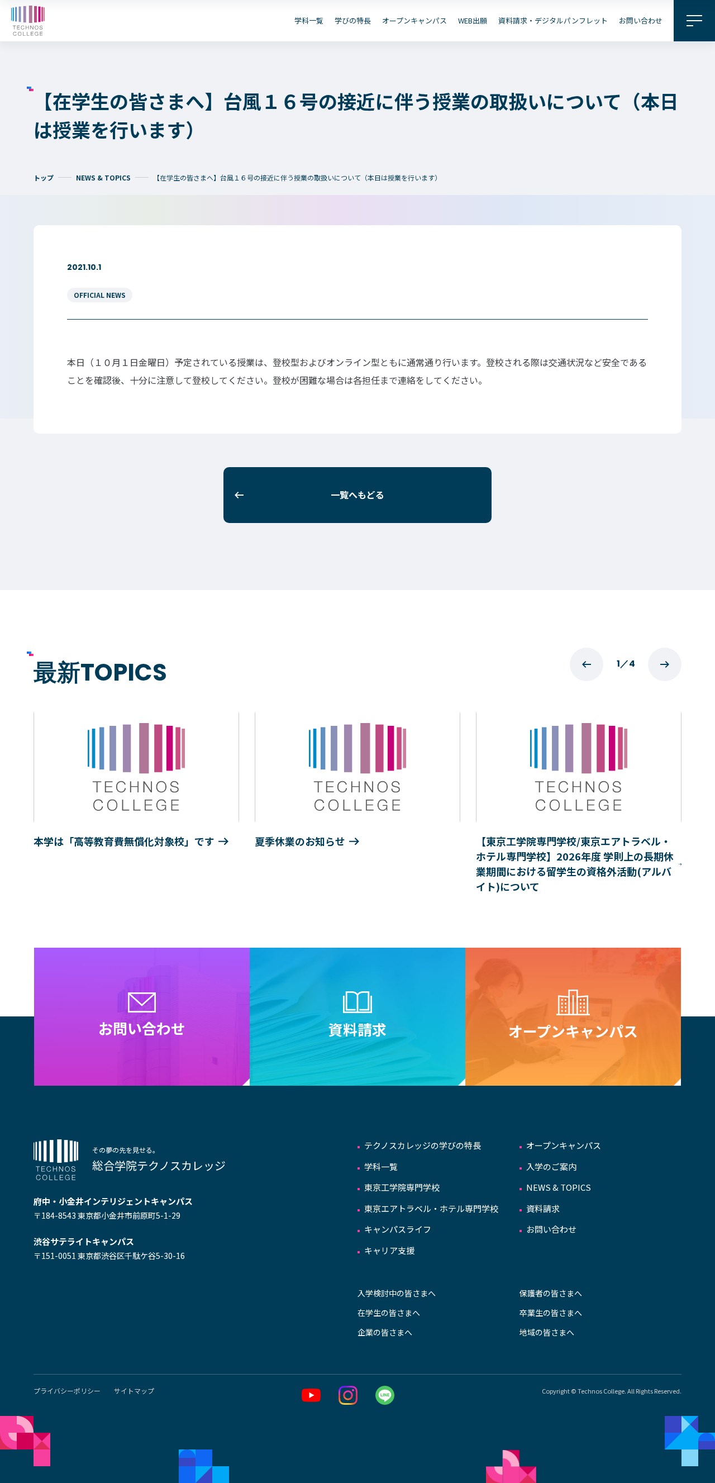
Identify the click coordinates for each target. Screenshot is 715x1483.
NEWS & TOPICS (103, 177)
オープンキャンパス (414, 20)
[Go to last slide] (586, 664)
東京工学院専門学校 (402, 1187)
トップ (44, 177)
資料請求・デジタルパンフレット (553, 20)
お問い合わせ (640, 20)
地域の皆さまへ (546, 1332)
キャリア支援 (389, 1250)
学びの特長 (353, 20)
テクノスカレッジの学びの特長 (422, 1145)
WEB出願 (472, 20)
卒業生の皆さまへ (550, 1312)
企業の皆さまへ (385, 1332)
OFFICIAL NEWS (100, 295)
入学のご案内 (551, 1166)
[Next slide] (664, 664)
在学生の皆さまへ (389, 1312)
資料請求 (543, 1208)
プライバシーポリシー (67, 1390)
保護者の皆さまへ (550, 1293)
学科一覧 (308, 20)
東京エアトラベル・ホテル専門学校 (431, 1208)
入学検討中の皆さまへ (397, 1293)
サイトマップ (134, 1390)
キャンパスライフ (397, 1229)
